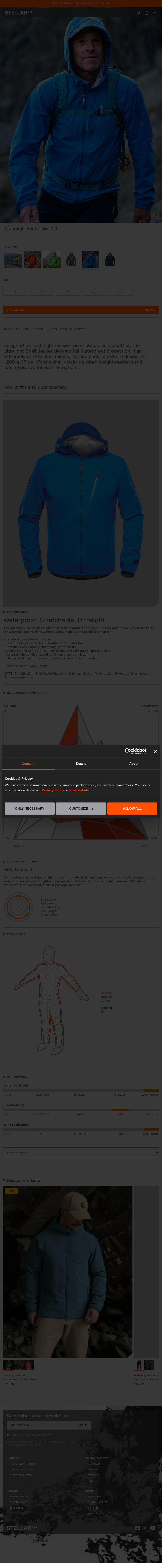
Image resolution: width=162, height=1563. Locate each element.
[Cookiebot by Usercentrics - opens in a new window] (127, 751)
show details (79, 790)
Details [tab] (81, 763)
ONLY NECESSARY (29, 808)
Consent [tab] (28, 763)
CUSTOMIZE (78, 808)
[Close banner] (155, 751)
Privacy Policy (53, 790)
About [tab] (134, 763)
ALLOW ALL (132, 808)
